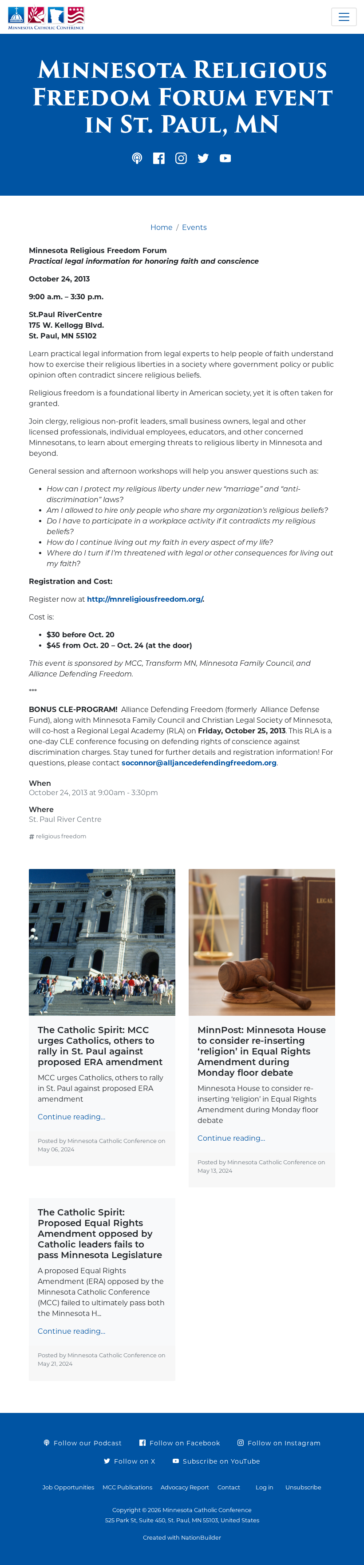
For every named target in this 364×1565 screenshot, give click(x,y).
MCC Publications (127, 1487)
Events (194, 227)
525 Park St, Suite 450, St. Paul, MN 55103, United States (182, 1520)
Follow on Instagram (283, 1443)
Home (161, 227)
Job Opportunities (68, 1487)
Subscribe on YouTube (220, 1461)
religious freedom (61, 836)
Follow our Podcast (86, 1443)
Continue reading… (71, 1117)
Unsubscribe (303, 1487)
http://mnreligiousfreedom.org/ (144, 599)
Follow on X (133, 1461)
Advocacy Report (185, 1487)
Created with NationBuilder (182, 1537)
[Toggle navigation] (344, 17)
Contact (229, 1487)
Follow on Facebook (183, 1443)
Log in (264, 1487)
